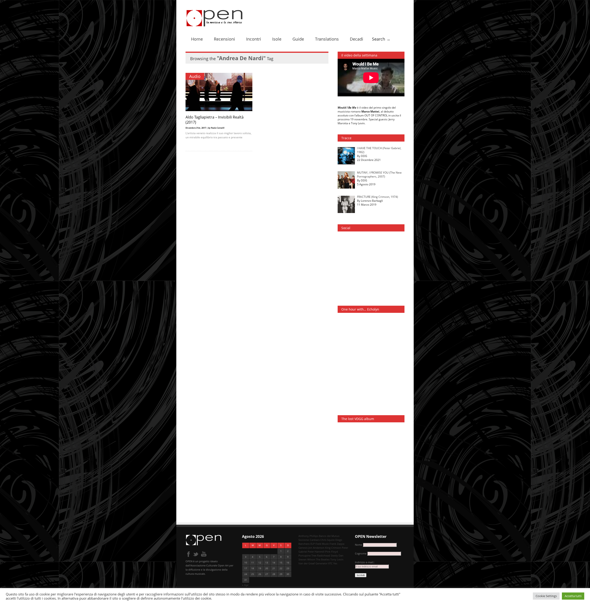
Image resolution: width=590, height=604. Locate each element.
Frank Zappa (337, 543)
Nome (358, 544)
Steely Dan (337, 555)
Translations (327, 39)
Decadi (356, 39)
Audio (195, 76)
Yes (335, 563)
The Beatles (323, 559)
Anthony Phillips (308, 536)
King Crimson (333, 547)
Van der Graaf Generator (312, 563)
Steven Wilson (306, 559)
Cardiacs (315, 540)
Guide (298, 39)
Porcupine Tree (307, 555)
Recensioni (224, 39)
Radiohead (323, 555)
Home (197, 39)
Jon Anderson (316, 547)
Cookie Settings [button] (546, 596)
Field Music (322, 543)
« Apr (245, 585)
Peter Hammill (316, 551)
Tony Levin (336, 559)
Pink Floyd (331, 551)
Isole (276, 39)
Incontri (253, 39)
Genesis (303, 547)
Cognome (360, 553)
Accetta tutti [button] (573, 596)
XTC (330, 563)
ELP (312, 543)
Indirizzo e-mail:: (365, 562)
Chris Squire (327, 540)
